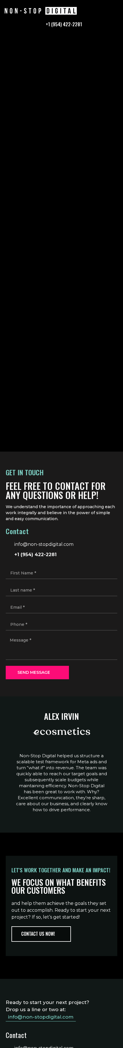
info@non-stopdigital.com (41, 1017)
